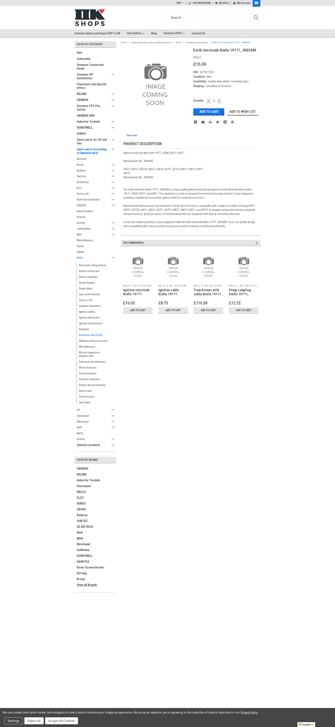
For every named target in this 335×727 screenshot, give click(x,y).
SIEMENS (82, 100)
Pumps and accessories (92, 385)
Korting (81, 223)
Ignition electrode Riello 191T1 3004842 (136, 294)
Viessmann (83, 416)
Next (257, 242)
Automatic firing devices (92, 265)
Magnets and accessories (93, 341)
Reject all (34, 721)
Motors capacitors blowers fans (89, 354)
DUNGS (81, 133)
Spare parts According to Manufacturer (92, 151)
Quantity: (198, 100)
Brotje (80, 164)
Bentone (81, 159)
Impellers (84, 329)
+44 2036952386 (201, 2)
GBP (178, 2)
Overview (132, 135)
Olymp (80, 246)
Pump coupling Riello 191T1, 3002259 (240, 294)
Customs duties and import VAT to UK (97, 33)
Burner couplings (88, 277)
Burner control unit (89, 271)
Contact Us (198, 33)
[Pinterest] (232, 122)
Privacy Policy (249, 712)
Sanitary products (88, 445)
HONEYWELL (85, 127)
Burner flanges (87, 282)
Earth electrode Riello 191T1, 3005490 (231, 42)
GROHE (81, 509)
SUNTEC (82, 521)
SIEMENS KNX (86, 115)
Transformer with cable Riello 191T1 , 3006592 (208, 294)
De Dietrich (83, 182)
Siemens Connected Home (90, 66)
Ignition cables (87, 312)
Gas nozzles (86, 300)
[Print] (210, 122)
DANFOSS (83, 561)
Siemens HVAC (173, 33)
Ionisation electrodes (91, 335)
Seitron (81, 439)
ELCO (80, 498)
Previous (254, 242)
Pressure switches (89, 379)
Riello (80, 257)
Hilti (79, 53)
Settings (14, 721)
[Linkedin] (225, 122)
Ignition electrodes (89, 317)
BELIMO (82, 94)
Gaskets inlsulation (90, 306)
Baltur (80, 433)
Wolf (79, 427)
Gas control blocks (89, 294)
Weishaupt (83, 421)
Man (79, 234)
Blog (154, 33)
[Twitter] (217, 122)
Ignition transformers (91, 323)
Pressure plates (87, 373)
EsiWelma (83, 550)
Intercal (81, 217)
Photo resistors (88, 367)
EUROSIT (81, 205)
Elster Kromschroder (88, 199)
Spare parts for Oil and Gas (92, 141)
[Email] (203, 122)
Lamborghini (84, 228)
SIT (78, 410)
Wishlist (224, 2)
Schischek (83, 59)
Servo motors (86, 396)
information (134, 33)
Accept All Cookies (61, 721)
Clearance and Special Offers (91, 86)
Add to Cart (138, 310)
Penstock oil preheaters (92, 362)
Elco (79, 188)
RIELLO (81, 492)
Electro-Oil (83, 194)
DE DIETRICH (85, 527)
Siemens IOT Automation (85, 76)
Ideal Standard (85, 211)
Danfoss (81, 176)
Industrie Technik (88, 121)
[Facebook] (195, 122)
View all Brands (87, 585)
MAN (80, 538)
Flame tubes (86, 288)
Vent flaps (84, 402)
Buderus (81, 170)
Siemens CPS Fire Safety (88, 107)
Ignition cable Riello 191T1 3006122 (168, 294)
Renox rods (85, 391)
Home (124, 42)
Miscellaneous (85, 240)
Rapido (81, 252)
